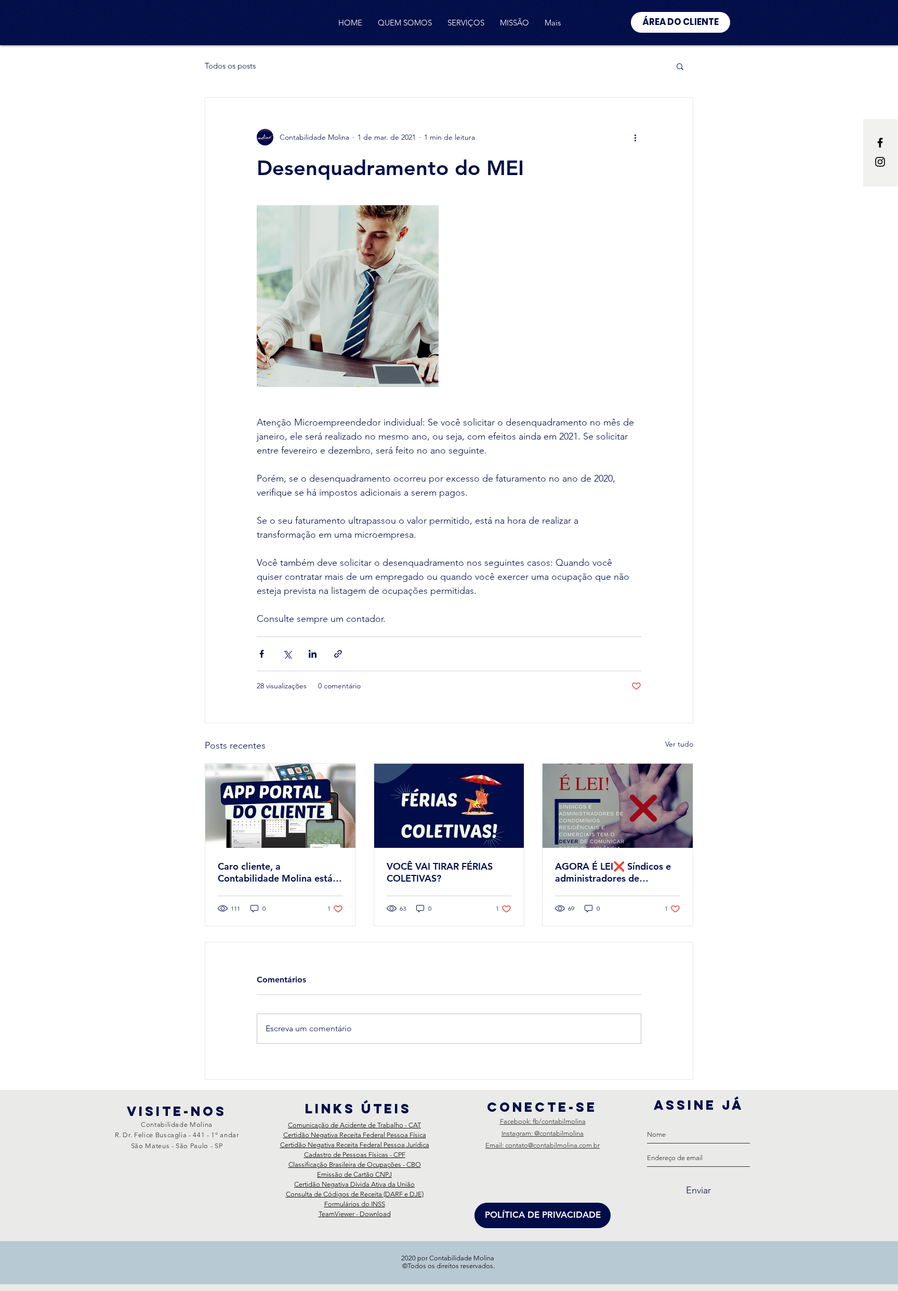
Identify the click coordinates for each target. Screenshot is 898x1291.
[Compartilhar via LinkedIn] (313, 654)
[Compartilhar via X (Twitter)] (287, 654)
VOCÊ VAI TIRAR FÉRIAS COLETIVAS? (440, 872)
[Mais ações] (635, 137)
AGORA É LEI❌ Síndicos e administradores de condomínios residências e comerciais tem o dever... (613, 872)
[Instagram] (880, 161)
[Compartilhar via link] (338, 654)
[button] (680, 66)
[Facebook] (880, 142)
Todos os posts (230, 66)
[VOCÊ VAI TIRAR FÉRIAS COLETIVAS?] (449, 806)
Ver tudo (679, 744)
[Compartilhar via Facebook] (262, 654)
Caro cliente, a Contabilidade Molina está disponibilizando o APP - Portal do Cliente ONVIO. (275, 872)
